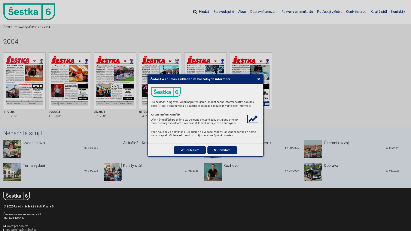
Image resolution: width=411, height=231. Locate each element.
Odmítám (224, 150)
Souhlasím (191, 150)
